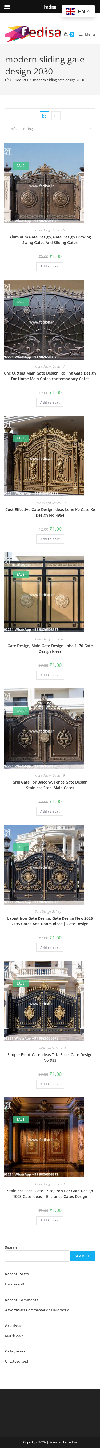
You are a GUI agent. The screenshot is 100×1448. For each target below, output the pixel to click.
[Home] (7, 79)
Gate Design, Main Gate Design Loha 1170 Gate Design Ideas (50, 648)
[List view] (56, 115)
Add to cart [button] (50, 266)
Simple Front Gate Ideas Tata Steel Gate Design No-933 (50, 1057)
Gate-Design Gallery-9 (50, 775)
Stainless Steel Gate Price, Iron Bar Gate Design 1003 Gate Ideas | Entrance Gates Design (50, 1193)
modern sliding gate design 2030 (58, 79)
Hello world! (14, 1284)
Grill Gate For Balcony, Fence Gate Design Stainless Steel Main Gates (50, 785)
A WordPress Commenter (25, 1310)
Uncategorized (16, 1361)
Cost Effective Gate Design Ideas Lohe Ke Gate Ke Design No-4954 (50, 512)
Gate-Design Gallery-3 (50, 1184)
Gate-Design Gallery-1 (50, 639)
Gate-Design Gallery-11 (50, 911)
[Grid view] (44, 115)
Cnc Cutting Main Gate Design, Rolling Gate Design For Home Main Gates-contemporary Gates (50, 376)
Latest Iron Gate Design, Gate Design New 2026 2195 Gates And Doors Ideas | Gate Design (50, 921)
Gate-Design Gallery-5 (50, 230)
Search (11, 1247)
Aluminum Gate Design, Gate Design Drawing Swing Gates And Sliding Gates (50, 239)
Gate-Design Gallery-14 (50, 503)
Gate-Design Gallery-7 (50, 366)
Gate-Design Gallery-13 (50, 1048)
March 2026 (14, 1335)
